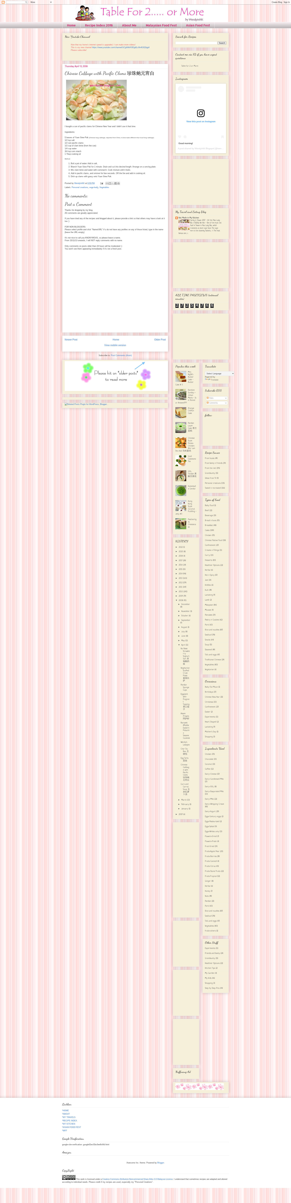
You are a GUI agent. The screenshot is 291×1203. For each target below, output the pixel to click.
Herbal (207, 570)
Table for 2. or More (189, 66)
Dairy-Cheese (211, 774)
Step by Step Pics (212, 988)
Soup (207, 645)
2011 (181, 587)
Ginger (208, 881)
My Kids (208, 978)
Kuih (207, 590)
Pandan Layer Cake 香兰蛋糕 (192, 427)
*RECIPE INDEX (69, 1120)
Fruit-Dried (209, 846)
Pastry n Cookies (212, 620)
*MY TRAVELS (68, 1117)
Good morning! (186, 143)
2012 (181, 583)
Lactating (209, 595)
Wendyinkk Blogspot (204, 148)
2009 (181, 596)
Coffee (207, 769)
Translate (214, 380)
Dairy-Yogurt (210, 811)
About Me (129, 25)
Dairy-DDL (209, 787)
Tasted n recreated (213, 488)
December (185, 604)
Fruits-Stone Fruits (212, 871)
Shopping (209, 737)
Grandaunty (210, 473)
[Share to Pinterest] (118, 183)
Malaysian (209, 605)
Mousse (208, 610)
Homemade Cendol (192, 487)
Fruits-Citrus (210, 866)
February (185, 804)
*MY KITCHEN (68, 1124)
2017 (181, 560)
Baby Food (209, 505)
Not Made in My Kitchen (189, 218)
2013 (181, 578)
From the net (210, 468)
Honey (207, 891)
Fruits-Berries (211, 856)
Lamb (207, 600)
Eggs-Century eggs (213, 816)
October (185, 616)
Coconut (208, 764)
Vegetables (104, 187)
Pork (207, 625)
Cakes (207, 530)
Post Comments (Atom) (121, 355)
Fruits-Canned (211, 861)
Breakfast (209, 525)
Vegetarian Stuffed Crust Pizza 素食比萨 (185, 674)
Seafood (208, 635)
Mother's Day (210, 732)
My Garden (209, 973)
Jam (206, 580)
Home (71, 25)
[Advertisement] (200, 181)
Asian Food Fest (198, 25)
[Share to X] (112, 183)
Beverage (209, 515)
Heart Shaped (210, 722)
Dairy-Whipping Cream (214, 804)
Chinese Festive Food (213, 540)
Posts (211, 398)
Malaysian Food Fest (161, 25)
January (185, 809)
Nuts (207, 896)
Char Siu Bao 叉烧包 (185, 751)
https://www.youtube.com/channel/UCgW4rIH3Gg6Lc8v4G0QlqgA (121, 47)
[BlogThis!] (109, 183)
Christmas (209, 702)
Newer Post (71, 339)
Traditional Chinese (213, 660)
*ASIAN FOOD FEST (71, 1127)
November (185, 611)
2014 (181, 574)
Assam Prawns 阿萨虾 (185, 716)
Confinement (210, 545)
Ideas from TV (210, 478)
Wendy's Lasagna (185, 743)
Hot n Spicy (209, 575)
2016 (181, 565)
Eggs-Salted (209, 826)
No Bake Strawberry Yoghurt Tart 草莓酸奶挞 (185, 656)
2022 (181, 547)
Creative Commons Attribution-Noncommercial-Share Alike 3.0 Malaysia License (137, 1179)
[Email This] (107, 183)
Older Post (160, 339)
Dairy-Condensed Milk (214, 779)
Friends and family (212, 953)
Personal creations (80, 187)
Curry (207, 555)
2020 (181, 551)
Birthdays (209, 692)
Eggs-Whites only (212, 831)
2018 (181, 556)
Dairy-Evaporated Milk (214, 791)
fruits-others (210, 931)
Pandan (208, 901)
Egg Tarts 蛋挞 (184, 759)
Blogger (160, 1163)
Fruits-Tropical (211, 876)
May (183, 640)
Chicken (208, 535)
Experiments (210, 717)
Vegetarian (209, 669)
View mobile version (115, 345)
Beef (207, 510)
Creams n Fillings (212, 550)
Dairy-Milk (209, 799)
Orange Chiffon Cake (191, 411)
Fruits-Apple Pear (212, 851)
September (185, 620)
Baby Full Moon (211, 687)
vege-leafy (93, 187)
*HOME (65, 1110)
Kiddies (208, 585)
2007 (181, 814)
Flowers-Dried (211, 836)
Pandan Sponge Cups (185, 687)
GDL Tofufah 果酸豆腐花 (192, 474)
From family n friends (213, 463)
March (184, 800)
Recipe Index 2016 (99, 25)
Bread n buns (210, 520)
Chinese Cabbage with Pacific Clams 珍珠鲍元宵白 (185, 772)
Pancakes (208, 615)
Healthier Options (212, 565)
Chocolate (209, 759)
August (184, 627)
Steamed (208, 650)
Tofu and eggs (211, 655)
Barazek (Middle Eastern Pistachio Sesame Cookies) (185, 730)
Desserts (208, 560)
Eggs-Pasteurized (212, 821)
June (183, 636)
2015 (181, 569)
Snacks (207, 640)
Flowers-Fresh (211, 841)
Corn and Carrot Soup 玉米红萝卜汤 (185, 789)
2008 (181, 600)
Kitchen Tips (210, 968)
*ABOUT (66, 1114)
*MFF (64, 1130)
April (183, 645)
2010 (181, 592)
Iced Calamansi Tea (192, 459)
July (183, 632)
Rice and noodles (212, 630)
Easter (207, 712)
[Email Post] (101, 183)
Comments (213, 403)
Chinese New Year (212, 697)
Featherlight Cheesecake (192, 523)
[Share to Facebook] (115, 183)
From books (209, 458)
